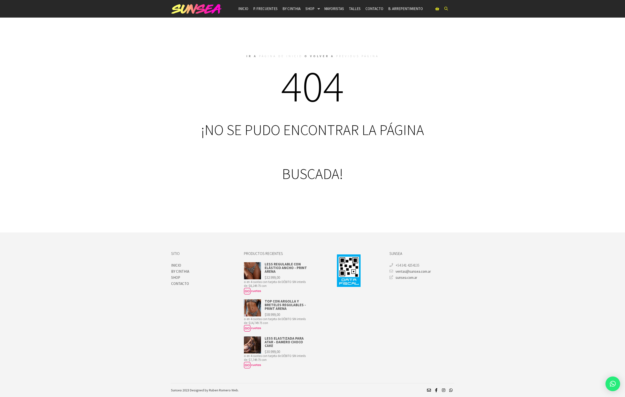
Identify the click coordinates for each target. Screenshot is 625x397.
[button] (612, 383)
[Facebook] (436, 390)
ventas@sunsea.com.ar (413, 271)
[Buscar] (446, 9)
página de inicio (280, 56)
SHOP (175, 277)
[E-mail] (429, 390)
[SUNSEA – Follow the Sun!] (196, 9)
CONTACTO (180, 283)
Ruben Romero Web (223, 390)
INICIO (176, 265)
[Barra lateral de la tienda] (437, 9)
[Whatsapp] (451, 390)
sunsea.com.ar (406, 277)
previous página (357, 56)
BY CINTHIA (180, 271)
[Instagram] (443, 390)
